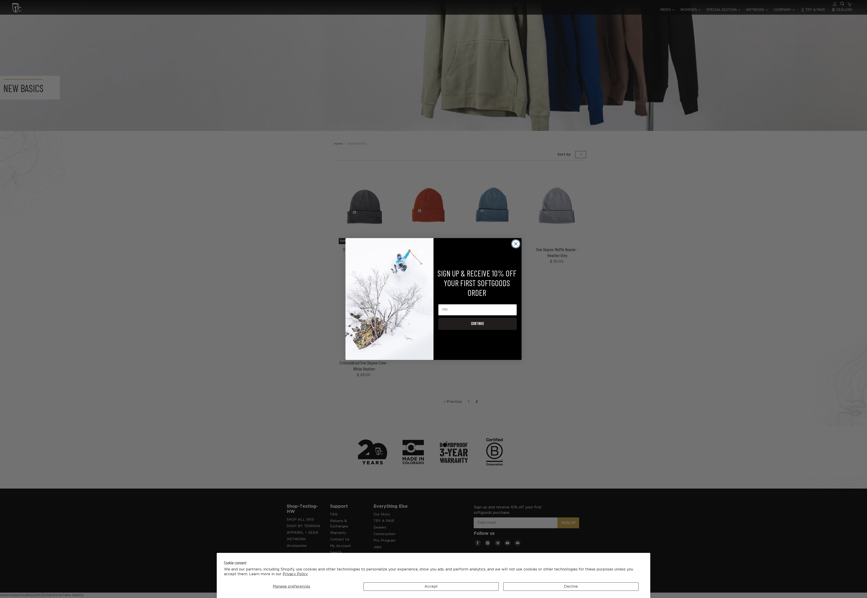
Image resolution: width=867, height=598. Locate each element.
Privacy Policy (295, 574)
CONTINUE (477, 323)
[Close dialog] (516, 244)
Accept (431, 586)
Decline (571, 586)
